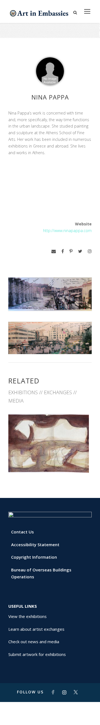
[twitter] (80, 251)
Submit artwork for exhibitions (37, 654)
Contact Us (22, 532)
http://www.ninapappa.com (67, 230)
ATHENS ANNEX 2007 (50, 460)
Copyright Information (34, 557)
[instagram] (90, 251)
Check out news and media (33, 641)
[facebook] (62, 251)
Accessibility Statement (35, 544)
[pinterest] (70, 251)
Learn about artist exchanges (36, 629)
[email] (53, 251)
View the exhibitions (27, 616)
